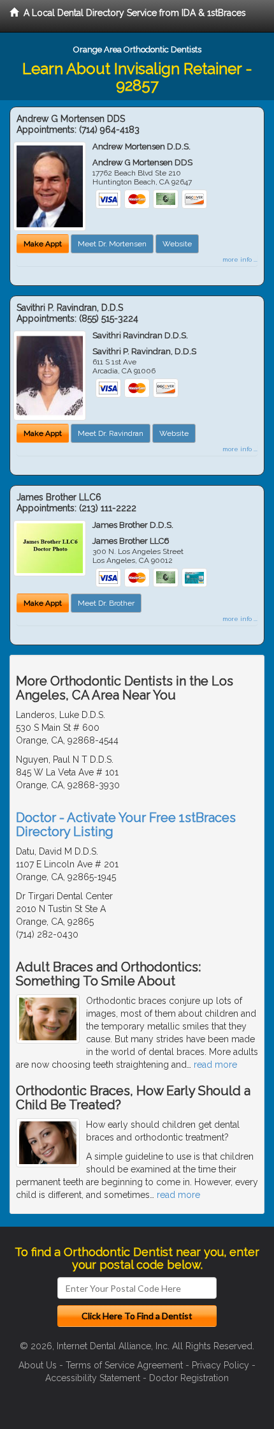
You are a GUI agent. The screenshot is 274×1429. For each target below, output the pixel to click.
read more (215, 1064)
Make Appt (43, 243)
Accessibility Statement (92, 1378)
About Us (37, 1365)
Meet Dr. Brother (106, 603)
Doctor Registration (189, 1378)
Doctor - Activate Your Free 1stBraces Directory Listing (126, 824)
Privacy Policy (220, 1365)
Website (177, 243)
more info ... (239, 259)
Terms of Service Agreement (124, 1365)
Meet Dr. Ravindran (110, 433)
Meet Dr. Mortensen (112, 243)
